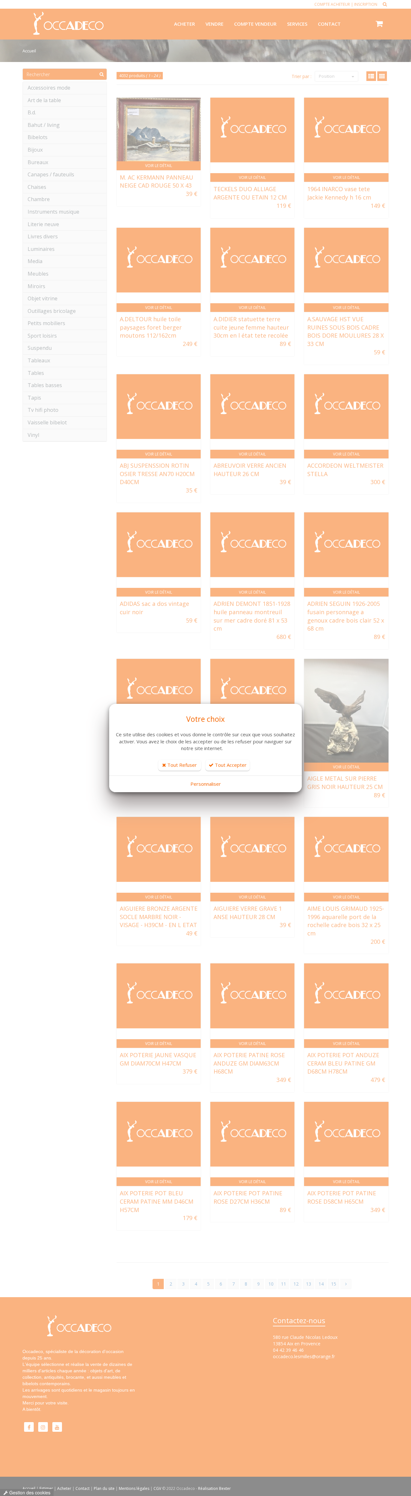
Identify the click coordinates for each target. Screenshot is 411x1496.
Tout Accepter (230, 765)
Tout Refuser (181, 765)
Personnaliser (205, 784)
